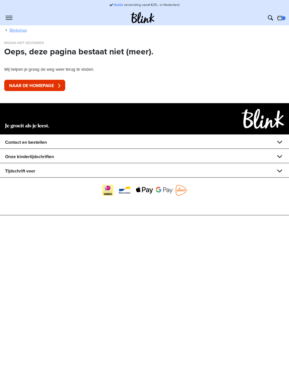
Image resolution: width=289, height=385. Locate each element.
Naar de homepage (31, 85)
